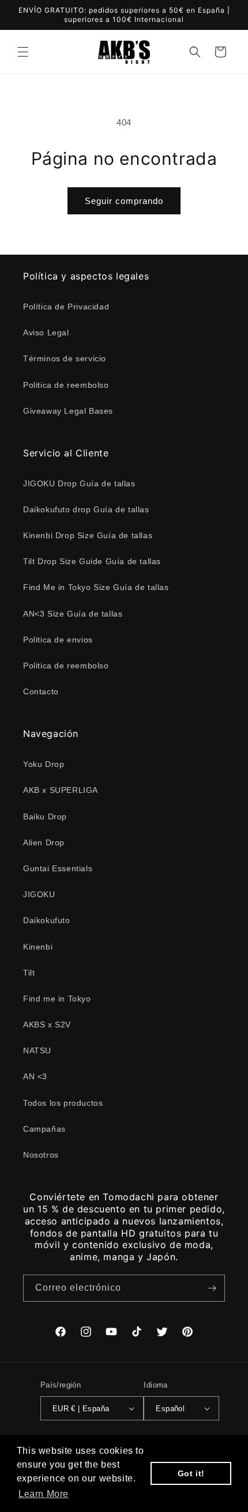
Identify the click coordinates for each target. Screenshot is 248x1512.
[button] (23, 52)
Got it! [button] (191, 1473)
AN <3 (35, 1076)
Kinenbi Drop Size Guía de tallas (87, 535)
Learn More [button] (43, 1494)
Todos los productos (63, 1102)
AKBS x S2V (47, 1024)
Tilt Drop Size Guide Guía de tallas (92, 561)
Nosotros (41, 1154)
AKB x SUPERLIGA (60, 790)
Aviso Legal (46, 332)
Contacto (41, 691)
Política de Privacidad (66, 306)
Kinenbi (37, 946)
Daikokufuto (46, 920)
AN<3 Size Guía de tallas (72, 613)
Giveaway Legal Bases (68, 410)
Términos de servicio (64, 358)
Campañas (44, 1128)
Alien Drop (44, 842)
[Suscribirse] (211, 1288)
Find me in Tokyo (57, 998)
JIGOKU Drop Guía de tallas (79, 483)
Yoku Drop (43, 764)
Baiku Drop (45, 816)
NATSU (37, 1050)
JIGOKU (39, 894)
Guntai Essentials (57, 868)
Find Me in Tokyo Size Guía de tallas (96, 587)
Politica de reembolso (66, 385)
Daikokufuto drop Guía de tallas (86, 509)
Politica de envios (58, 639)
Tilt (29, 972)
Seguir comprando (124, 201)
